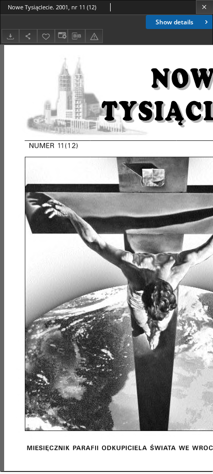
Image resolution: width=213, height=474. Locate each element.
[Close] (204, 7)
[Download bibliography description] (76, 36)
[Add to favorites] (46, 36)
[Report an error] (94, 36)
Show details (174, 22)
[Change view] (61, 36)
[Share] (28, 36)
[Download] (10, 36)
